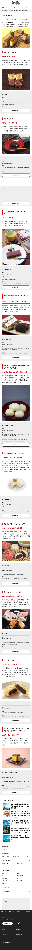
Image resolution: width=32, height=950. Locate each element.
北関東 (13, 10)
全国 (3, 873)
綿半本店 (4, 634)
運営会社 (18, 929)
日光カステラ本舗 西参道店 (9, 772)
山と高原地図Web (20, 940)
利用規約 (4, 932)
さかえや (4, 704)
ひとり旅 (26, 856)
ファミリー (8, 856)
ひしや (4, 158)
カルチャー (28, 7)
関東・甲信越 (9, 10)
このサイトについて (6, 929)
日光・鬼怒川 (18, 10)
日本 (5, 10)
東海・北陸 (4, 878)
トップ (1, 10)
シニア (18, 856)
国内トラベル (4, 7)
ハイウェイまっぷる (6, 942)
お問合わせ (4, 934)
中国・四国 (4, 880)
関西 (18, 878)
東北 (3, 875)
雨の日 (3, 856)
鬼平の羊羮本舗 (6, 339)
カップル (14, 856)
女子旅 (22, 856)
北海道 (18, 873)
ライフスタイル (20, 865)
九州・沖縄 (19, 880)
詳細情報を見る (15, 110)
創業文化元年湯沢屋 (7, 425)
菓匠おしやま (5, 565)
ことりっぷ (4, 940)
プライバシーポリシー (20, 932)
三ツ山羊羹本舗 (6, 269)
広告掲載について (19, 934)
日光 (23, 10)
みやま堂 (4, 94)
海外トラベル (16, 7)
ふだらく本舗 (5, 499)
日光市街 (26, 10)
